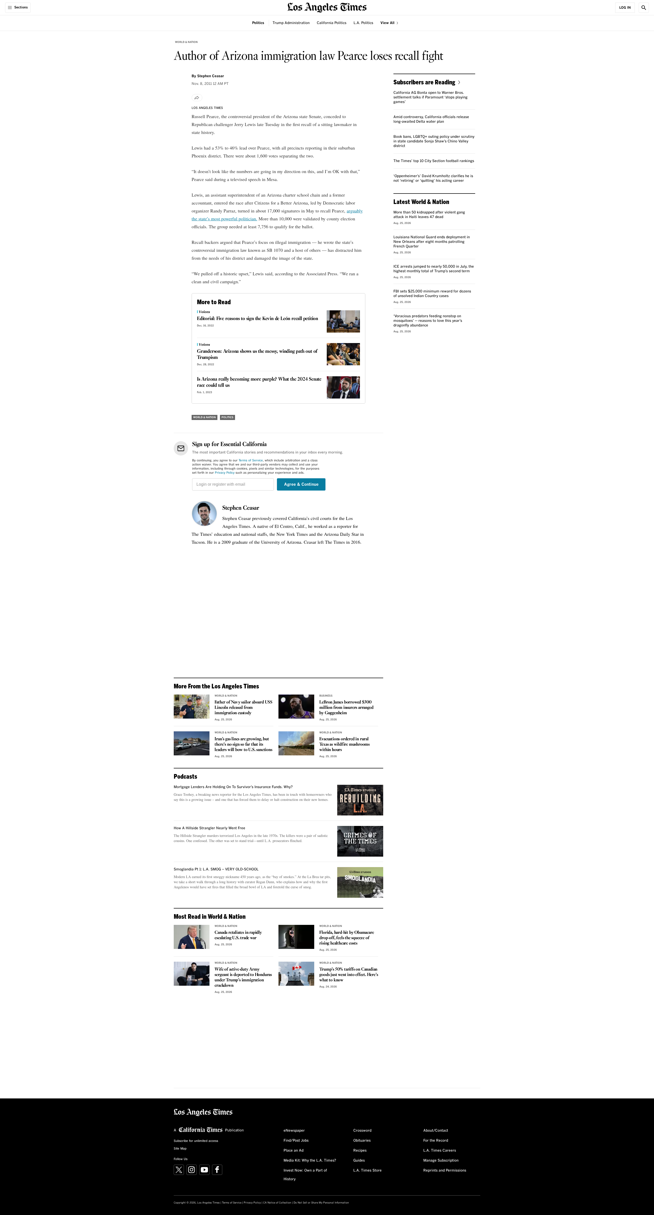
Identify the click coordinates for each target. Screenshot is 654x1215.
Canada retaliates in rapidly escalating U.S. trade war (238, 935)
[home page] (327, 7)
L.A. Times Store (367, 1170)
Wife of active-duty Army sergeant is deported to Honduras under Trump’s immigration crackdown (243, 977)
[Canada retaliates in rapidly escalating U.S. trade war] (191, 937)
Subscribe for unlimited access (196, 1141)
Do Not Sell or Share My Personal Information (321, 1202)
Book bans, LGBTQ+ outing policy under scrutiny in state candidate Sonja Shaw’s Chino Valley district (433, 141)
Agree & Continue (301, 484)
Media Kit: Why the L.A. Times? (310, 1160)
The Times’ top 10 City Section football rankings (433, 161)
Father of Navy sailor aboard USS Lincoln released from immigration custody (243, 707)
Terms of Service (251, 460)
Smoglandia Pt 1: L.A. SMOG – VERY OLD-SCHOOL (216, 869)
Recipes (360, 1150)
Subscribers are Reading (424, 82)
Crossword (362, 1130)
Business (326, 696)
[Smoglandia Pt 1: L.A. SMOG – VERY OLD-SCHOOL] (360, 882)
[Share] (197, 97)
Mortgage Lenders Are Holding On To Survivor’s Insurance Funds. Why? (233, 787)
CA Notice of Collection (277, 1202)
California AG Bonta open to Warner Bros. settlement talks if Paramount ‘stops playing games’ (430, 97)
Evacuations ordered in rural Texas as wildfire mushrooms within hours (344, 744)
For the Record (435, 1140)
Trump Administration (291, 23)
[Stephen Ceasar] (204, 513)
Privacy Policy (225, 472)
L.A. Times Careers (439, 1150)
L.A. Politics (363, 23)
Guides (359, 1160)
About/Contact (435, 1130)
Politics (258, 23)
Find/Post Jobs (296, 1140)
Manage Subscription (441, 1160)
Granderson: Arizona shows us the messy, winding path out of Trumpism (257, 354)
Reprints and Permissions (444, 1170)
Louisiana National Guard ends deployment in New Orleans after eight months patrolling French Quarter (431, 241)
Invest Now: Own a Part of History (305, 1175)
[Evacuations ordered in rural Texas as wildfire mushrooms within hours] (296, 743)
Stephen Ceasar (240, 508)
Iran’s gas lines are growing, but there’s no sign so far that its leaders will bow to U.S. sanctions (243, 744)
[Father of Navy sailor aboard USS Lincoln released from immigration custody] (191, 707)
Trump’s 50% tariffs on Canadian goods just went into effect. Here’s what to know (348, 974)
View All (387, 23)
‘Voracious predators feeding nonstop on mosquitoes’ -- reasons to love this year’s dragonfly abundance (427, 320)
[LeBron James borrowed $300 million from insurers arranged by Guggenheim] (296, 707)
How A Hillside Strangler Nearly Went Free (209, 828)
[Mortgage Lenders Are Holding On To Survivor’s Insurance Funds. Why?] (360, 800)
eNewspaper (294, 1130)
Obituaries (362, 1140)
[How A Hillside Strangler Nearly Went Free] (360, 841)
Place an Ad (293, 1150)
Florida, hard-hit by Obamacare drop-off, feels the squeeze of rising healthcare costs (346, 938)
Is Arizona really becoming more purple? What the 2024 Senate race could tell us (259, 382)
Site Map (180, 1148)
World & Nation (186, 42)
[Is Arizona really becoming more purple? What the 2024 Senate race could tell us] (343, 387)
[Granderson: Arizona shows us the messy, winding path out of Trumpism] (343, 354)
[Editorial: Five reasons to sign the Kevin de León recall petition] (343, 321)
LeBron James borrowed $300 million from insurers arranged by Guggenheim (346, 707)
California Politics (331, 23)
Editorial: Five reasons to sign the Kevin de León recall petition (257, 318)
